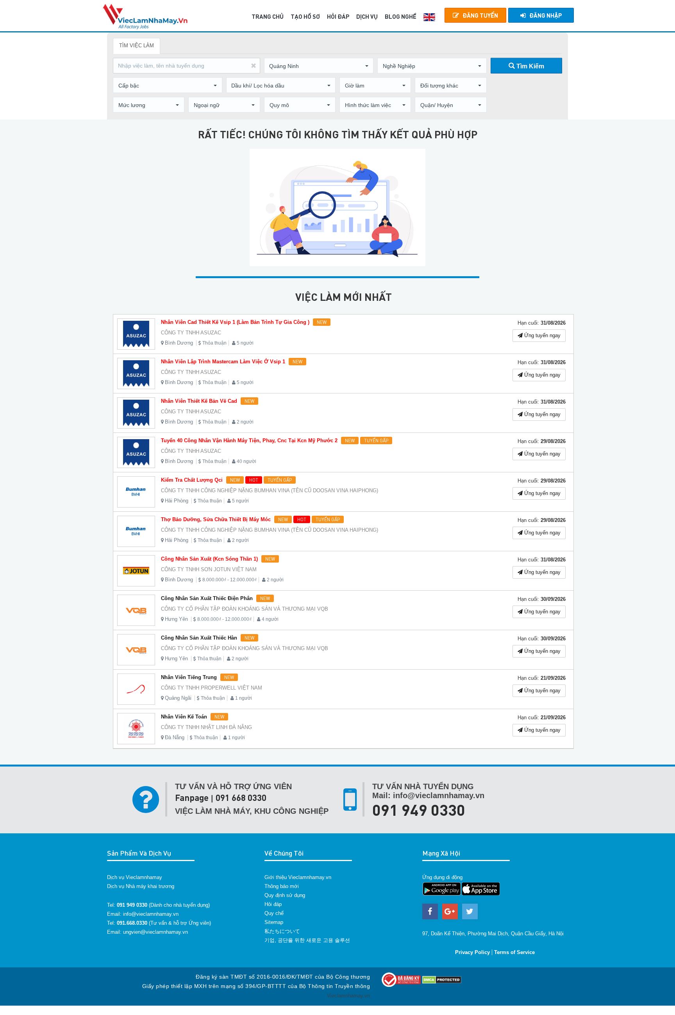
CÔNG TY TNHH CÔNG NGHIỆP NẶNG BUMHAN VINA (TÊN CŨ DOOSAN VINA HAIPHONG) (269, 490)
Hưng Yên (176, 619)
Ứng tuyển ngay (542, 335)
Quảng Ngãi (178, 698)
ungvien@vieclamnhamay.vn (155, 932)
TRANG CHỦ (268, 16)
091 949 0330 (418, 809)
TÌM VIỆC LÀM (136, 45)
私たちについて (282, 931)
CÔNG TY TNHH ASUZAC (191, 333)
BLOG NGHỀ (400, 16)
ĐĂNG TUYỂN (480, 15)
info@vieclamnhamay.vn (151, 914)
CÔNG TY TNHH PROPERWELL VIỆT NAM (211, 688)
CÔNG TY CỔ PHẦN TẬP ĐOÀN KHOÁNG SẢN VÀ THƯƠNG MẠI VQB (244, 609)
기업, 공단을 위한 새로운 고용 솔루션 (307, 940)
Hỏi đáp (273, 904)
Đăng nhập (545, 15)
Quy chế (274, 913)
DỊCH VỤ (367, 16)
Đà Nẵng (174, 737)
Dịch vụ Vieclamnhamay (134, 877)
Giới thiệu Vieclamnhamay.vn (297, 877)
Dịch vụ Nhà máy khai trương (140, 886)
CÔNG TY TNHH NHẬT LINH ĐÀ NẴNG (206, 727)
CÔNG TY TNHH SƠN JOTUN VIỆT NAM (209, 569)
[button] (318, 66)
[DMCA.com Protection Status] (441, 979)
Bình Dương (179, 343)
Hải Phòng (176, 501)
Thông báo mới (281, 886)
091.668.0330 (132, 923)
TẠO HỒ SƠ (305, 16)
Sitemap (273, 922)
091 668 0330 (241, 797)
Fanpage (192, 797)
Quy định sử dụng (284, 895)
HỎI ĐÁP (338, 16)
